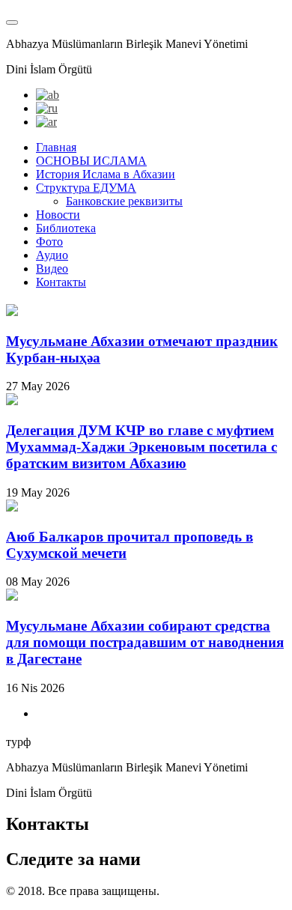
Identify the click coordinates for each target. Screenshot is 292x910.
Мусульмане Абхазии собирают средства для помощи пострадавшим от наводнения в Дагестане (145, 642)
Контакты (61, 282)
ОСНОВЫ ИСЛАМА (91, 160)
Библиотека (66, 228)
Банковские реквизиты (124, 201)
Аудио (52, 255)
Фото (49, 241)
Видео (52, 268)
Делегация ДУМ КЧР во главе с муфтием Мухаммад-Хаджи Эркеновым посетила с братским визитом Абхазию (141, 446)
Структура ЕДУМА (86, 187)
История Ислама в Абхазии (105, 174)
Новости (58, 214)
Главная (56, 147)
